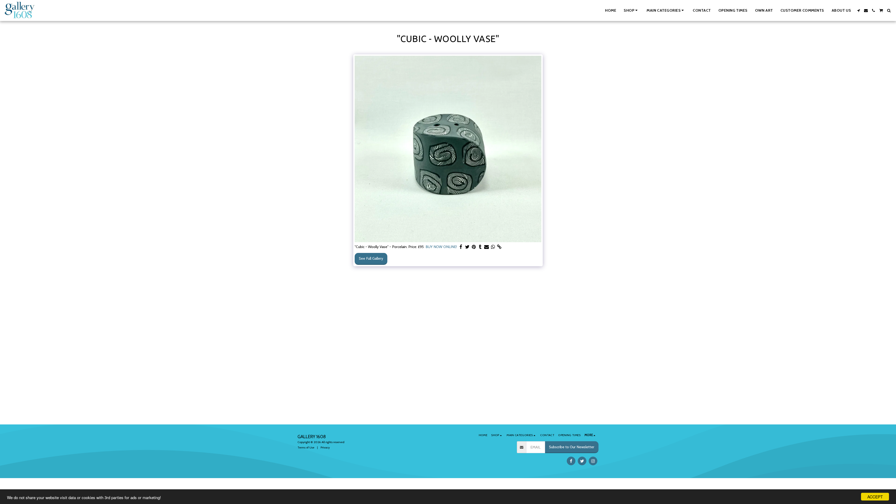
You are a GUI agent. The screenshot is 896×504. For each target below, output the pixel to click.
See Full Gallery (371, 258)
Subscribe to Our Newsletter (571, 447)
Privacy (325, 447)
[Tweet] (467, 247)
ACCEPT (875, 497)
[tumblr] (480, 247)
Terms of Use (306, 447)
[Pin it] (474, 247)
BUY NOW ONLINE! (441, 247)
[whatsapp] (493, 247)
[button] (666, 10)
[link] (499, 247)
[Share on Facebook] (461, 247)
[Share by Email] (486, 247)
